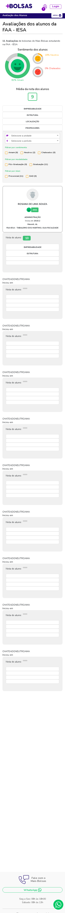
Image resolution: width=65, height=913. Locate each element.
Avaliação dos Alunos (14, 15)
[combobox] (32, 135)
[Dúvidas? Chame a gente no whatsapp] (58, 905)
